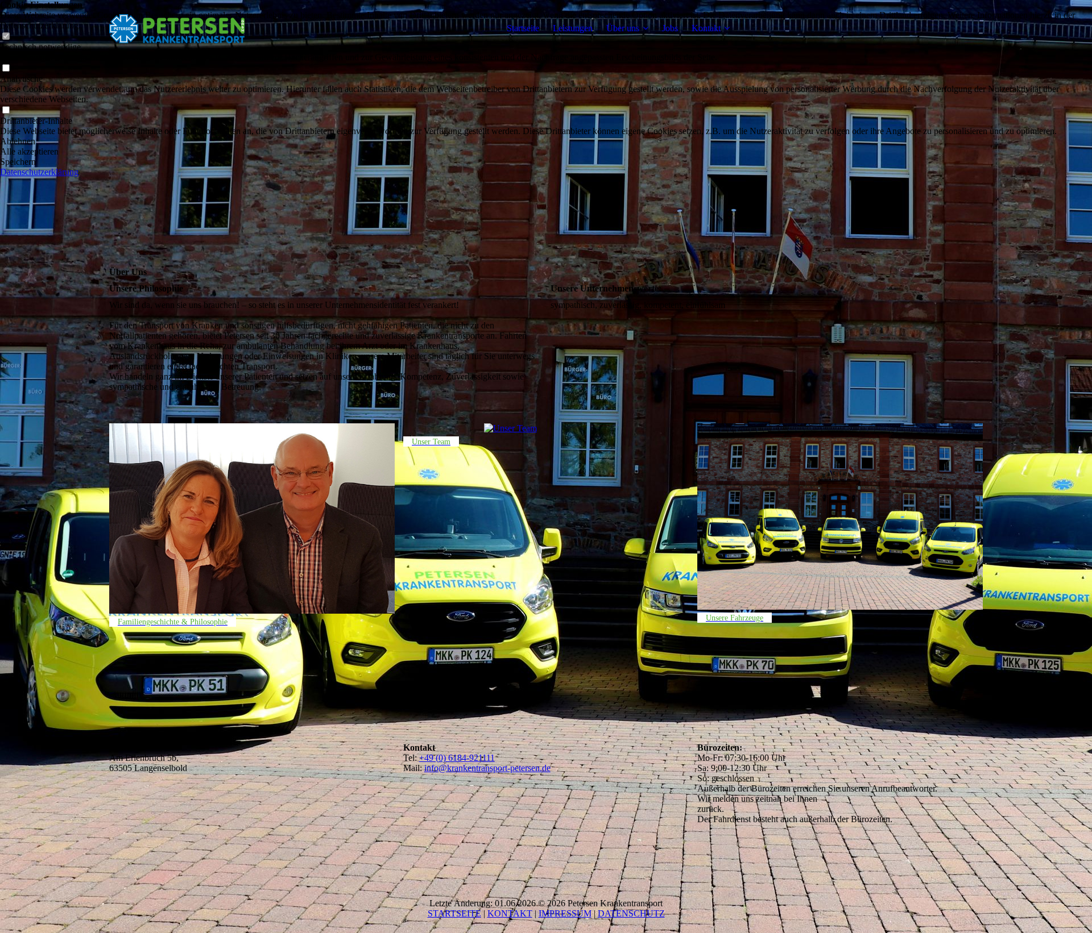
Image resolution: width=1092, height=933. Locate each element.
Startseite (523, 28)
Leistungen (573, 28)
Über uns (622, 28)
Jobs (670, 28)
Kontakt (706, 28)
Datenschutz (631, 913)
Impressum (565, 913)
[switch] (5, 68)
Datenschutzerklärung (39, 172)
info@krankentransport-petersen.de (487, 768)
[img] (180, 28)
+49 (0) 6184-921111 (457, 758)
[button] (546, 141)
